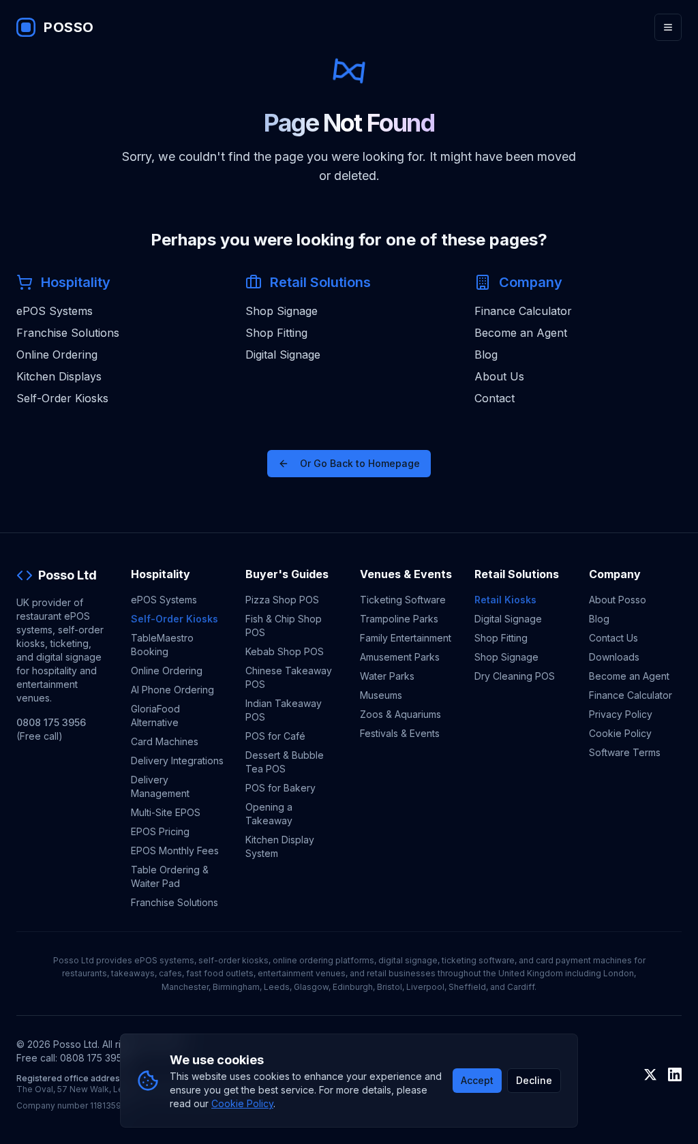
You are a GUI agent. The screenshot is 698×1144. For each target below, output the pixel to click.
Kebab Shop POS (284, 651)
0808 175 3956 (51, 722)
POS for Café (275, 736)
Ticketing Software (403, 599)
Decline (534, 1080)
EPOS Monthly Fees (175, 850)
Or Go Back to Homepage (360, 463)
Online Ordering (56, 354)
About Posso (617, 599)
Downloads (614, 657)
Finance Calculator (523, 311)
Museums (381, 695)
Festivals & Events (400, 733)
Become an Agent (520, 333)
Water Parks (387, 676)
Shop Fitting (276, 333)
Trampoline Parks (399, 618)
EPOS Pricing (160, 831)
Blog (486, 354)
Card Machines (164, 741)
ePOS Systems (54, 311)
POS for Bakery (280, 788)
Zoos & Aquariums (400, 714)
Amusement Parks (400, 657)
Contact (494, 398)
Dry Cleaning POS (514, 676)
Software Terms (625, 752)
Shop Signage (281, 311)
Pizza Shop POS (282, 599)
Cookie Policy (620, 733)
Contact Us (613, 638)
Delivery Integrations (177, 760)
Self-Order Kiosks (62, 398)
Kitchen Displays (59, 376)
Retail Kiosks (505, 599)
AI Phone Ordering (172, 689)
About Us (499, 376)
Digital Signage (282, 354)
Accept (477, 1080)
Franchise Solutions (67, 333)
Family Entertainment (405, 638)
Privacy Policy (620, 714)
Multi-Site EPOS (165, 812)
